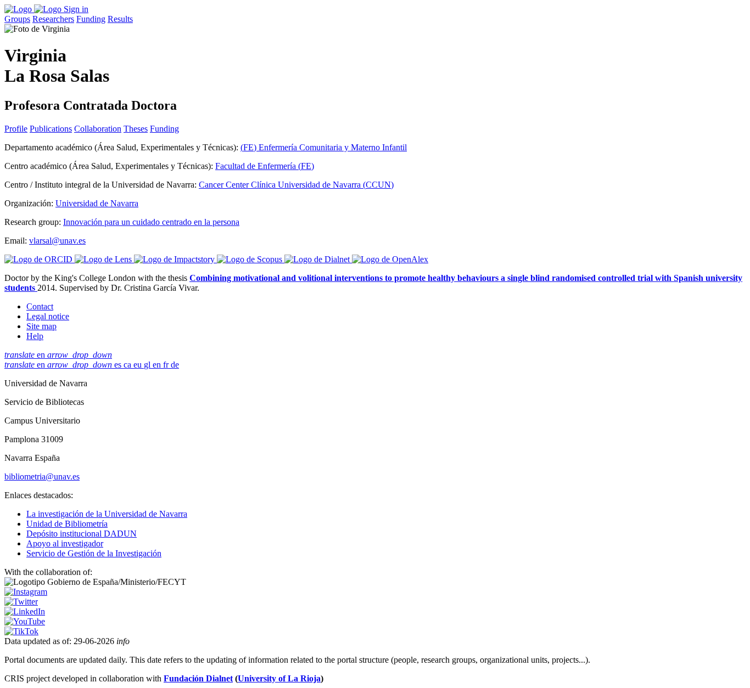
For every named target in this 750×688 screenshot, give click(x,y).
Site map (41, 326)
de (175, 364)
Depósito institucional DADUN (81, 533)
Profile (15, 128)
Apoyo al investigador (64, 543)
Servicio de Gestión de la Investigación (93, 553)
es (119, 364)
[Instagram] (25, 591)
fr (167, 364)
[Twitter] (21, 601)
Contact (39, 306)
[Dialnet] (318, 259)
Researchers (53, 19)
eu (138, 364)
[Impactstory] (175, 259)
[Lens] (104, 259)
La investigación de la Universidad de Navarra (106, 513)
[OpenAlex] (390, 259)
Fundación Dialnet (198, 678)
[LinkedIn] (24, 611)
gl (148, 364)
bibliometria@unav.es (42, 476)
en (58, 354)
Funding (90, 19)
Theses (136, 128)
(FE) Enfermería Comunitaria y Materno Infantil (323, 147)
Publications (51, 128)
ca (128, 364)
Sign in (76, 9)
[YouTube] (24, 621)
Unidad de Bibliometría (67, 523)
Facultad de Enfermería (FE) (264, 166)
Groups (17, 19)
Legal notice (47, 316)
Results (120, 19)
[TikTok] (21, 631)
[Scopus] (250, 259)
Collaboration (97, 128)
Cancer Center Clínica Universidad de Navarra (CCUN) (296, 184)
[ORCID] (39, 259)
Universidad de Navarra (96, 203)
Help (34, 336)
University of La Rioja (279, 678)
